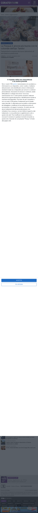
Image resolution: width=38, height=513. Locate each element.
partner (15, 84)
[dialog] (19, 256)
